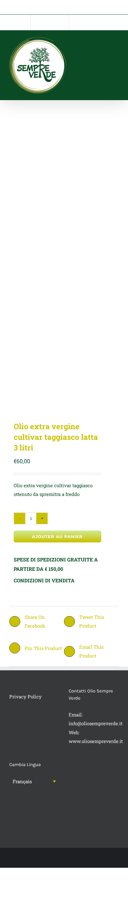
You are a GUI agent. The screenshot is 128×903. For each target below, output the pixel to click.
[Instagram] (19, 805)
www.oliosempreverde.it (96, 741)
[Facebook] (11, 805)
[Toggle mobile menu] (116, 43)
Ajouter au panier (57, 536)
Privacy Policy (25, 696)
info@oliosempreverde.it (95, 723)
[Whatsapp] (28, 805)
